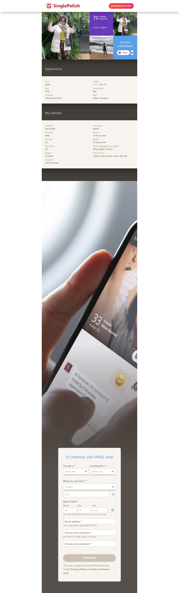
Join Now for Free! (121, 5)
